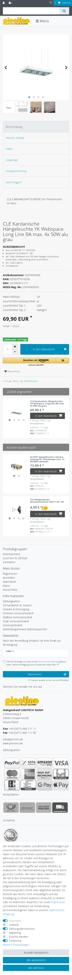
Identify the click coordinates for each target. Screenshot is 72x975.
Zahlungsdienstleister (22, 929)
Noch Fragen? (14, 182)
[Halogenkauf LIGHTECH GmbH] (22, 700)
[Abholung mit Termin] (60, 807)
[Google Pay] (44, 785)
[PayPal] (12, 762)
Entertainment (11, 554)
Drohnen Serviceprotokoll (18, 613)
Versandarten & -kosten (17, 605)
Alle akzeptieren (36, 960)
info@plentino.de (13, 739)
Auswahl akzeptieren (36, 952)
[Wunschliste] (50, 3)
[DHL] (27, 807)
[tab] (36, 126)
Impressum (58, 902)
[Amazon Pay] (44, 762)
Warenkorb (9, 581)
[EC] (12, 785)
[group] (16, 411)
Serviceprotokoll (12, 625)
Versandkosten (30, 381)
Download (12, 160)
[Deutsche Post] (11, 807)
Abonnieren (35, 674)
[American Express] (28, 774)
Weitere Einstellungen (16, 944)
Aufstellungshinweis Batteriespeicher (25, 629)
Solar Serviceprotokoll (16, 621)
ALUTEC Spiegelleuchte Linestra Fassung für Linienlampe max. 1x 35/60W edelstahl (47, 459)
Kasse (6, 585)
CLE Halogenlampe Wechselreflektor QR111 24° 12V (47, 500)
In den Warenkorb (43, 349)
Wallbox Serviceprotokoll (17, 617)
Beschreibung (14, 127)
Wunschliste (13, 371)
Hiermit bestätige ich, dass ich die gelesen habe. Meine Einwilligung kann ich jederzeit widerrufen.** (36, 663)
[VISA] (61, 762)
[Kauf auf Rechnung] (44, 774)
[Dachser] (44, 807)
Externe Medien (18, 936)
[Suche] (64, 10)
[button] (36, 362)
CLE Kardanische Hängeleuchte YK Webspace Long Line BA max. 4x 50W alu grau (47, 403)
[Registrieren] (10, 3)
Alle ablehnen (36, 968)
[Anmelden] (4, 3)
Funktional (15, 940)
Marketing (15, 932)
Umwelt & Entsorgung (16, 609)
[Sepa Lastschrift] (28, 762)
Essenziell (15, 921)
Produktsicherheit (16, 171)
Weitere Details (15, 138)
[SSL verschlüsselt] (10, 835)
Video (9, 149)
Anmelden (9, 577)
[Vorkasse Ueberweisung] (28, 785)
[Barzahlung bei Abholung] (61, 774)
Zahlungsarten (11, 601)
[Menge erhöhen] (14, 346)
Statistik (14, 925)
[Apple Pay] (61, 785)
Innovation (9, 562)
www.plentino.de (13, 743)
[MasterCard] (12, 774)
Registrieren (10, 573)
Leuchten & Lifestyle (15, 558)
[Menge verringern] (14, 352)
